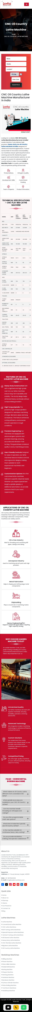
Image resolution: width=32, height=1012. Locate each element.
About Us (5, 898)
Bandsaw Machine (8, 980)
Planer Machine (7, 961)
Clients (4, 903)
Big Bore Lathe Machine (10, 945)
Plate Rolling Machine (9, 985)
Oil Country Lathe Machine (11, 948)
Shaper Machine (7, 972)
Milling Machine (7, 959)
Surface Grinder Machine (10, 983)
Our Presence (6, 906)
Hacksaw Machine (8, 977)
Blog (3, 911)
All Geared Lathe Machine (10, 937)
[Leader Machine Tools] (7, 4)
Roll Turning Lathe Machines (11, 930)
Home (14, 34)
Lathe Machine (7, 922)
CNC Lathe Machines (9, 927)
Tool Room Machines (9, 988)
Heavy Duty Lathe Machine (11, 940)
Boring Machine (7, 969)
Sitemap (5, 900)
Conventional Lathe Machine (11, 924)
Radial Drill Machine (8, 967)
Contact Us (6, 908)
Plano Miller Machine (8, 964)
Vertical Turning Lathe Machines (12, 935)
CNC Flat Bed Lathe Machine (11, 943)
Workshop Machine (8, 990)
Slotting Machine (7, 975)
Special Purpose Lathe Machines (13, 932)
